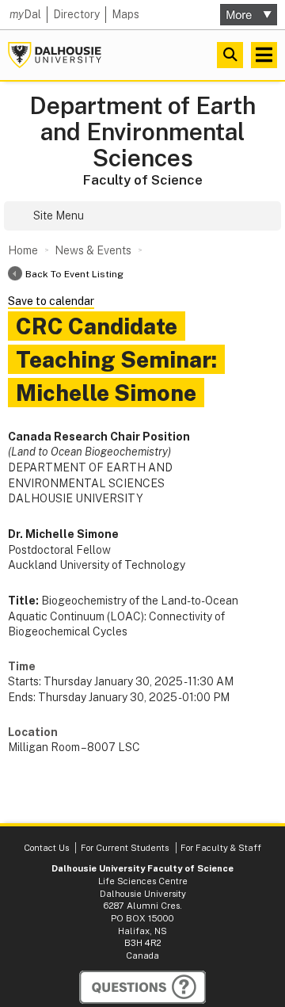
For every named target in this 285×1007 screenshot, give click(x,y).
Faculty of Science (143, 180)
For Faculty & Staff (220, 847)
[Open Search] (230, 55)
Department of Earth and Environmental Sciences (142, 132)
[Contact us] (142, 987)
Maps (125, 14)
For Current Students (125, 847)
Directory (76, 14)
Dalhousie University (54, 55)
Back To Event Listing (74, 274)
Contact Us (46, 847)
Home (23, 250)
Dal (25, 14)
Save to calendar (51, 301)
